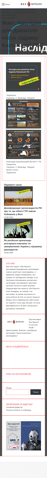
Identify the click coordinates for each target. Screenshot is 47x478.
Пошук (8, 388)
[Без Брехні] (31, 4)
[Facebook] (6, 175)
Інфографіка (25, 9)
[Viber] (8, 175)
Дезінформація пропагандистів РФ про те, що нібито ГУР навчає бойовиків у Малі (23, 211)
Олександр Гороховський (12, 50)
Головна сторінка (10, 9)
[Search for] (13, 5)
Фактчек (15, 18)
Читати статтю (12, 170)
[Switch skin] (17, 5)
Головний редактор (14, 407)
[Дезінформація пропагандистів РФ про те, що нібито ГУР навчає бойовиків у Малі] (18, 205)
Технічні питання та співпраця (18, 410)
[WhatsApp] (7, 175)
